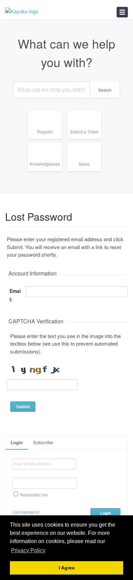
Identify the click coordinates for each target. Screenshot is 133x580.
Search (105, 90)
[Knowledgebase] (47, 171)
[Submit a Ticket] (86, 138)
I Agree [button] (67, 567)
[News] (86, 171)
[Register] (47, 138)
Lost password (25, 512)
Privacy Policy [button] (28, 550)
